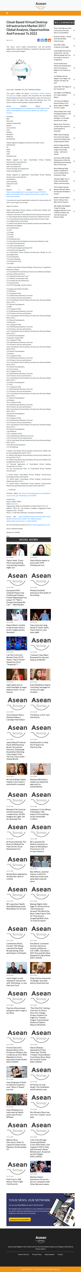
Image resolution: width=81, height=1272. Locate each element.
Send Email (14, 504)
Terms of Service (23, 1254)
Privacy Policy (37, 1254)
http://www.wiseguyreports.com (39, 525)
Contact (60, 1254)
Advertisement (49, 1254)
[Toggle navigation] (7, 13)
